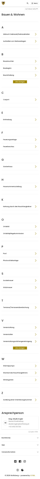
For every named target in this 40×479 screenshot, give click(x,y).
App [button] (3, 445)
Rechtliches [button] (6, 438)
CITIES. (32, 475)
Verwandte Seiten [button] (8, 452)
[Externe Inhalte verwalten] (22, 470)
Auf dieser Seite (30, 9)
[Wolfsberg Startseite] (3, 3)
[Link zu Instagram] (24, 461)
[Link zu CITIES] (15, 461)
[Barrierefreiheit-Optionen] (18, 470)
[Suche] (27, 3)
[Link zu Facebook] (20, 461)
